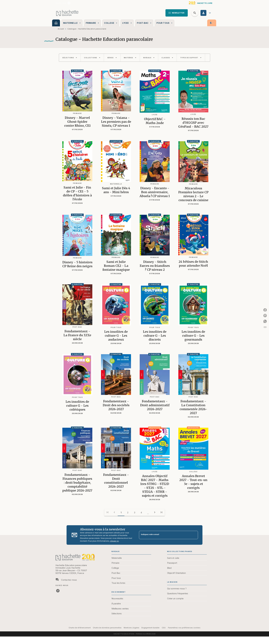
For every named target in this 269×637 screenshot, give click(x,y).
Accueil (61, 29)
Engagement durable (150, 628)
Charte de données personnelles (107, 628)
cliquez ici (114, 541)
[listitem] (68, 3)
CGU (164, 628)
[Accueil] (67, 12)
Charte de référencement (80, 628)
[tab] (56, 22)
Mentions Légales (131, 628)
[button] (176, 13)
